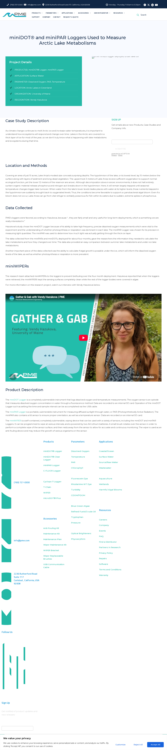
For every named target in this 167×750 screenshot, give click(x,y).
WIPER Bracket (51, 550)
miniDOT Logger (18, 399)
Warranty (103, 575)
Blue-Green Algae (80, 506)
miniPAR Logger (18, 412)
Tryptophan (77, 517)
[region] (83, 742)
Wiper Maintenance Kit (54, 545)
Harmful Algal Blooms (111, 489)
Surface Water (106, 457)
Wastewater (105, 468)
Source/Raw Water (109, 462)
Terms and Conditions (110, 569)
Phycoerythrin (78, 539)
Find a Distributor (108, 542)
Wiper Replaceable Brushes (53, 557)
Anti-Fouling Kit (51, 528)
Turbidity (75, 489)
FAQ (101, 536)
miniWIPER (15, 420)
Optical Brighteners (81, 533)
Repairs (103, 558)
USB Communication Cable (53, 566)
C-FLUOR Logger (52, 471)
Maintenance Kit (51, 533)
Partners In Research (110, 547)
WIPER (46, 492)
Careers (103, 519)
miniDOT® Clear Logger (51, 458)
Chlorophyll (77, 468)
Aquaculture (105, 478)
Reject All (138, 744)
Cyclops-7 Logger (52, 481)
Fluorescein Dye (79, 478)
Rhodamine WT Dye (81, 484)
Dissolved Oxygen (80, 451)
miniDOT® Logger (52, 451)
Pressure (75, 522)
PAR (73, 462)
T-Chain (47, 487)
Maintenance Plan (52, 539)
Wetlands (104, 484)
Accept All (155, 744)
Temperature (78, 457)
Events (102, 531)
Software (103, 564)
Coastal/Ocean (106, 451)
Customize (120, 744)
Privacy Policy (106, 553)
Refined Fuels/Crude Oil (83, 511)
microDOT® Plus (52, 498)
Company (104, 525)
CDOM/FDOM (78, 495)
